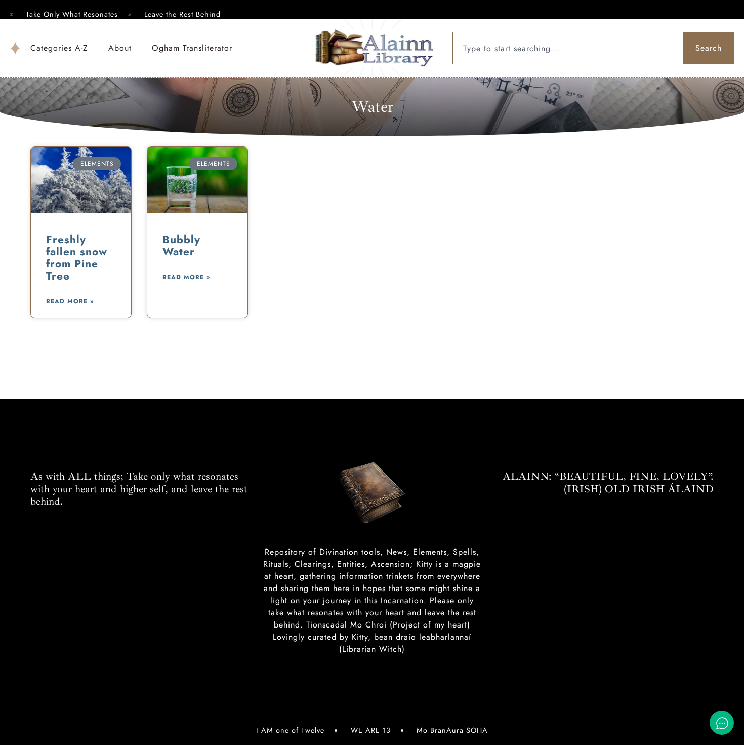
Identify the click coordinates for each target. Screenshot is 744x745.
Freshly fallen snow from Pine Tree (76, 258)
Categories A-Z (59, 48)
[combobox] (565, 48)
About (120, 48)
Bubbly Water (181, 245)
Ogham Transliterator (192, 48)
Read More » (70, 301)
